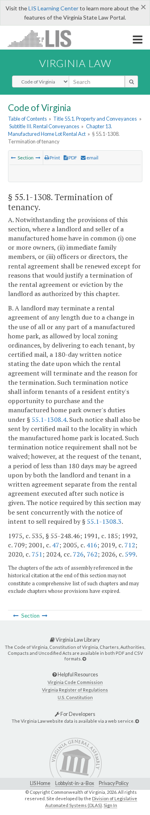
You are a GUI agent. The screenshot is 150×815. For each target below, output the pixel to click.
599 (130, 554)
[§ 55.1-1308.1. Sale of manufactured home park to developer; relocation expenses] (38, 158)
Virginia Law (75, 63)
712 (129, 545)
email (92, 158)
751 (37, 554)
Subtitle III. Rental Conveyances (44, 126)
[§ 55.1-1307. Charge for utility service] (13, 158)
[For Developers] (137, 721)
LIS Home (40, 783)
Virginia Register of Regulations (75, 689)
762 (92, 554)
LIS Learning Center (53, 8)
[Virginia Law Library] (84, 658)
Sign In (110, 805)
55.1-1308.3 (104, 521)
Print (54, 158)
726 (78, 554)
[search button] (131, 81)
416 (91, 545)
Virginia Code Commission (75, 682)
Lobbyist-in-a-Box (74, 783)
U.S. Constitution (75, 697)
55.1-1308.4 (49, 419)
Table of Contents (27, 118)
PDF (72, 158)
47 (55, 545)
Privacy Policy (113, 783)
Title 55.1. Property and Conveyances (95, 118)
